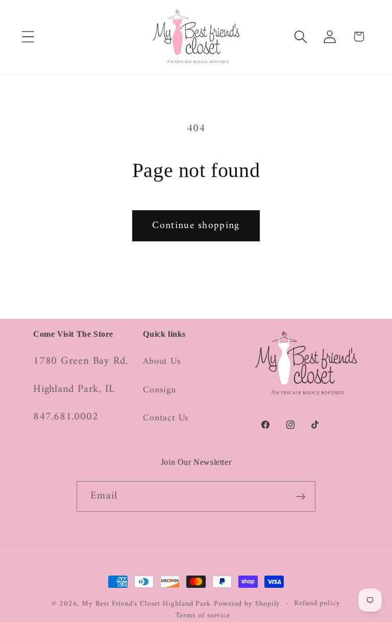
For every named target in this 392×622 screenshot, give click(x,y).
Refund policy (317, 603)
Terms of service (203, 615)
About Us (162, 362)
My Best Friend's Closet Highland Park (146, 604)
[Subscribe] (300, 496)
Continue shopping (195, 225)
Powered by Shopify (247, 604)
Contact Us (166, 418)
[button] (27, 36)
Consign (159, 390)
